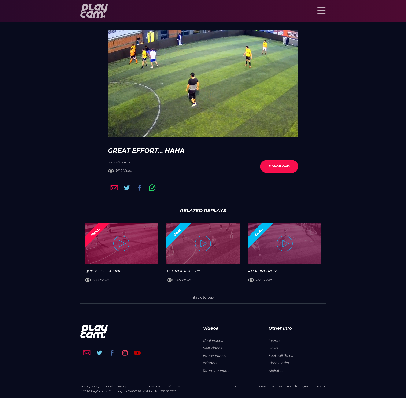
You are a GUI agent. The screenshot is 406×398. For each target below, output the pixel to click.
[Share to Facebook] (139, 187)
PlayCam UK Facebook (112, 353)
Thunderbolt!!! (183, 271)
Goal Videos (213, 341)
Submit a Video (216, 371)
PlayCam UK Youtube (137, 353)
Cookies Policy (116, 386)
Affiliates (276, 371)
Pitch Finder (279, 363)
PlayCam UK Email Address (86, 353)
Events (274, 341)
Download (279, 166)
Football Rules (281, 356)
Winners (210, 363)
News (273, 348)
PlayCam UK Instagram (124, 353)
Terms (137, 386)
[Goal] (203, 243)
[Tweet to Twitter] (127, 187)
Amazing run (262, 271)
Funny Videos (214, 356)
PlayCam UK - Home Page (94, 11)
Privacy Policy (89, 386)
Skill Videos (212, 348)
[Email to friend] (114, 187)
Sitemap (174, 386)
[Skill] (121, 243)
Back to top (203, 297)
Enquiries (155, 386)
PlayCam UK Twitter (99, 353)
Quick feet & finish (105, 271)
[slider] (282, 116)
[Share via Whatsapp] (152, 187)
